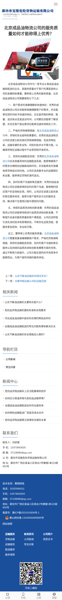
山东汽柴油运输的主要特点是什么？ (24, 302)
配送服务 (10, 549)
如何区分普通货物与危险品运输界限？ (25, 398)
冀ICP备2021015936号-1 (25, 512)
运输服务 (10, 534)
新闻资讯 (29, 534)
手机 (23, 597)
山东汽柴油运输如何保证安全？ (32, 276)
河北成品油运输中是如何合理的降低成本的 (28, 318)
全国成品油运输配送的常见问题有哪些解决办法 (30, 326)
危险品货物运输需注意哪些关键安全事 (25, 420)
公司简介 (48, 534)
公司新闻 (10, 359)
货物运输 (10, 539)
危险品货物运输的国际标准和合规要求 (25, 310)
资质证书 (48, 539)
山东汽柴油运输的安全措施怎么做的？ (25, 334)
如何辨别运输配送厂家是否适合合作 (24, 412)
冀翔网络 (19, 483)
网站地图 (7, 523)
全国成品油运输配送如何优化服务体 (24, 405)
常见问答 (10, 367)
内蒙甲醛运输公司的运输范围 (30, 281)
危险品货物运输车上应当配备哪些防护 (25, 391)
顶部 (54, 597)
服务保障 (10, 554)
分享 (7, 597)
